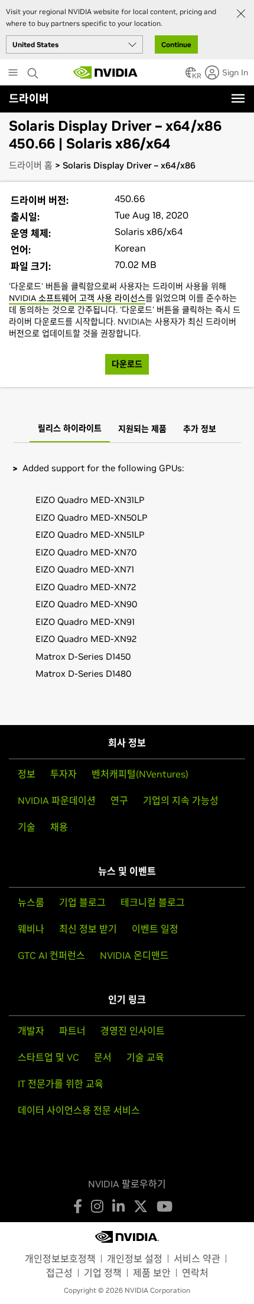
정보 (26, 774)
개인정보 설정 (134, 1259)
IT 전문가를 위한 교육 (60, 1084)
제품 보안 (152, 1273)
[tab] (70, 429)
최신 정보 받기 (88, 929)
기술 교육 (145, 1057)
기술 (26, 827)
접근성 (59, 1273)
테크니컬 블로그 (153, 902)
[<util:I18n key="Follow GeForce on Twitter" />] (140, 1206)
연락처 (195, 1273)
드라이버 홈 (31, 165)
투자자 (63, 774)
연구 (119, 800)
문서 (103, 1057)
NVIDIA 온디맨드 (134, 955)
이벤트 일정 (155, 929)
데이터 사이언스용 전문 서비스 (79, 1110)
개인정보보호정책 (60, 1259)
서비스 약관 (197, 1259)
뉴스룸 (31, 902)
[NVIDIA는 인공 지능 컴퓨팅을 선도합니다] (105, 72)
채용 (59, 827)
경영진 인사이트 (132, 1031)
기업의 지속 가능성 (181, 800)
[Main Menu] (13, 73)
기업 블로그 (82, 902)
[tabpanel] (127, 580)
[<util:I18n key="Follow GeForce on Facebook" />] (77, 1206)
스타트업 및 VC (48, 1057)
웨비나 (31, 929)
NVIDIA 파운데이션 (57, 800)
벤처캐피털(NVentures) (140, 774)
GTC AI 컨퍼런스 (51, 955)
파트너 (72, 1031)
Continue (176, 44)
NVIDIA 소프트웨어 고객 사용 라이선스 (77, 298)
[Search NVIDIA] (34, 70)
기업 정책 (103, 1273)
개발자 (31, 1031)
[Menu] (238, 98)
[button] (191, 76)
